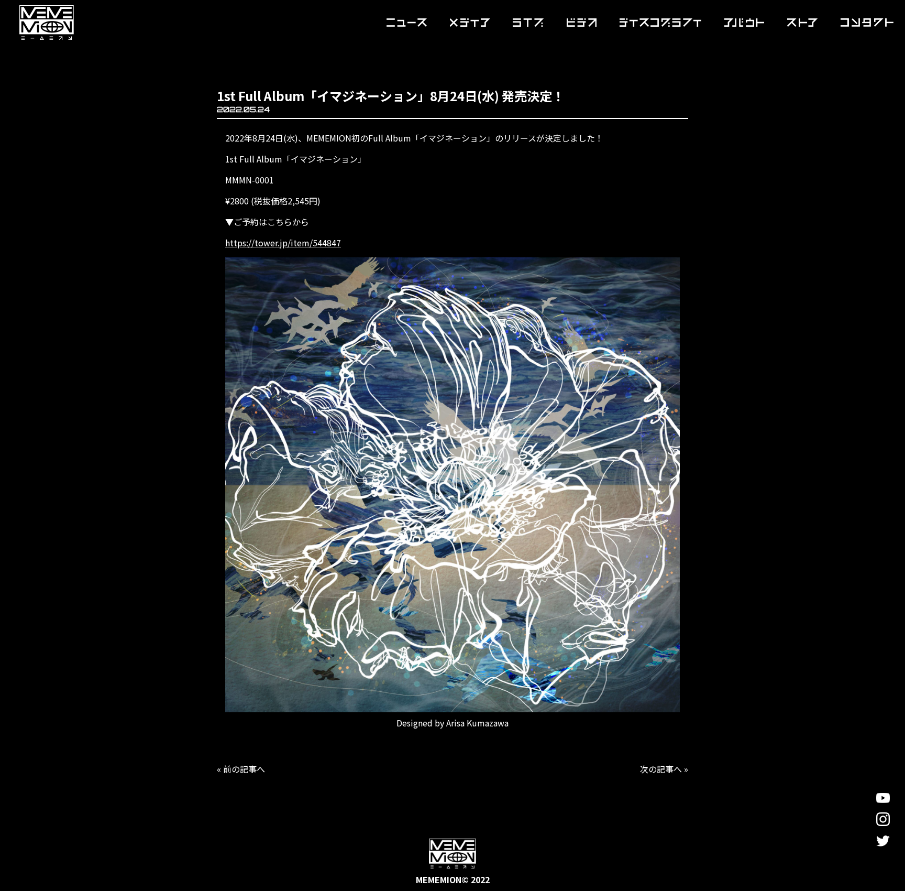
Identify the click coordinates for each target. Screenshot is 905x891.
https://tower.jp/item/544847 (283, 242)
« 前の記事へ (241, 769)
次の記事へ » (664, 769)
